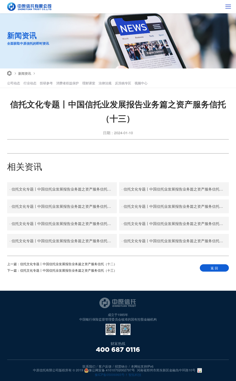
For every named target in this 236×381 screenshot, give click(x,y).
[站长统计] (199, 370)
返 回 (214, 268)
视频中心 (141, 83)
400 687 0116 (118, 349)
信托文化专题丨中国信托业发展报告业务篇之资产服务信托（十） (175, 206)
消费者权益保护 (67, 83)
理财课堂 (88, 83)
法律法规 (105, 83)
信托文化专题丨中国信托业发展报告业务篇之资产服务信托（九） (63, 223)
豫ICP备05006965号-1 (111, 374)
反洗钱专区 (123, 83)
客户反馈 (105, 366)
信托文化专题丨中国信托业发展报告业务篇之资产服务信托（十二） (175, 189)
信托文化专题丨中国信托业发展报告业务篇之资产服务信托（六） (175, 240)
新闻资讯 (24, 73)
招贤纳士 (121, 366)
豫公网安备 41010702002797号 (112, 370)
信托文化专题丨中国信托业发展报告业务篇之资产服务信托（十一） (63, 206)
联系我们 (89, 366)
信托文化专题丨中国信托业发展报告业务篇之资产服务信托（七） (63, 240)
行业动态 (30, 83)
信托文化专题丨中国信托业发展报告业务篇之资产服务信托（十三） (63, 189)
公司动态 (13, 83)
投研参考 (46, 83)
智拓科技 (134, 374)
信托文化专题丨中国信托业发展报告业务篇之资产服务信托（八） (175, 223)
